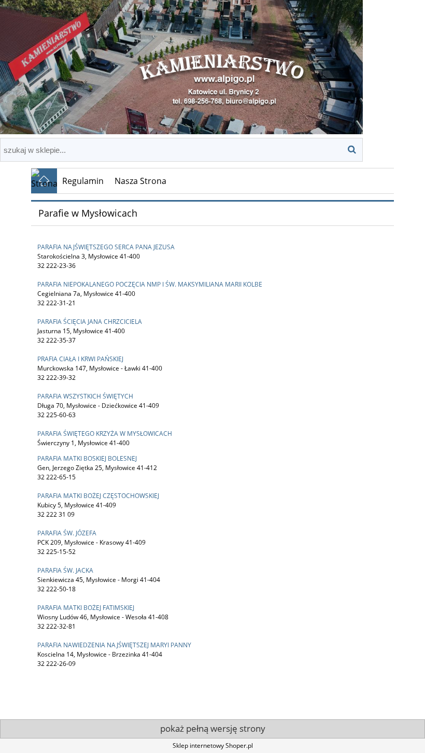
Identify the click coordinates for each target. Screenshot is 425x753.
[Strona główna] (181, 65)
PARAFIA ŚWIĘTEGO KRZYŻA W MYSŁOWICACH (104, 433)
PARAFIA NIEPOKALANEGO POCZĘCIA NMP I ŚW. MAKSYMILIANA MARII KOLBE (149, 284)
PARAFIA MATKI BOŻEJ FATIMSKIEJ (85, 607)
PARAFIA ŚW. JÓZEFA (66, 533)
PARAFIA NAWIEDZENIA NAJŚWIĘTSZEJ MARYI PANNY (114, 645)
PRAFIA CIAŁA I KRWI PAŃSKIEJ (80, 358)
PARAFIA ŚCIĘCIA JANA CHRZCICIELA (89, 321)
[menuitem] (83, 180)
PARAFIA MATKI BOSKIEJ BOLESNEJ (87, 458)
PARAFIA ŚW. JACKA (65, 570)
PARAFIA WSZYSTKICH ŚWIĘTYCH (85, 396)
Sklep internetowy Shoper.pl (213, 745)
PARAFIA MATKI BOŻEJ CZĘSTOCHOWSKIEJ (98, 495)
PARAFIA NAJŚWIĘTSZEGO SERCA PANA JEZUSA (106, 247)
